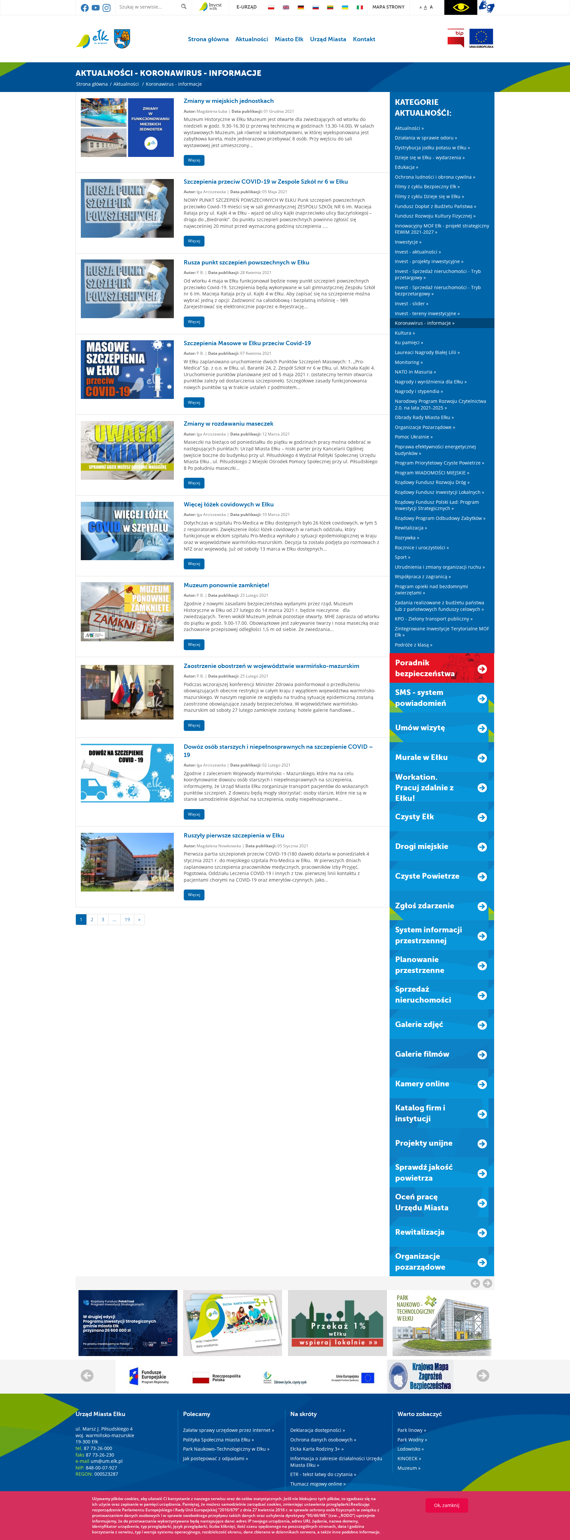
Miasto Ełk (289, 39)
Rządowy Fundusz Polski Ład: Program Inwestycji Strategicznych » (437, 505)
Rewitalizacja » (411, 528)
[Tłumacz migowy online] (486, 6)
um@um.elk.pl (107, 1461)
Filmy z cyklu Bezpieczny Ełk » (427, 186)
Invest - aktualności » (418, 252)
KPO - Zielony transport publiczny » (434, 619)
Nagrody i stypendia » (419, 391)
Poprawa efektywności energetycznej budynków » (435, 449)
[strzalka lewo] (487, 1283)
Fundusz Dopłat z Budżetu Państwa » (435, 206)
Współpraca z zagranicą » (423, 576)
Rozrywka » (407, 537)
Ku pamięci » (409, 342)
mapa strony (388, 7)
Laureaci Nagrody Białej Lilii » (427, 352)
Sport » (402, 557)
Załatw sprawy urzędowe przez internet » (228, 1430)
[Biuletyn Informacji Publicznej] (456, 38)
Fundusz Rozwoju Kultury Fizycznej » (435, 216)
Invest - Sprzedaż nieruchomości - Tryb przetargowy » (438, 274)
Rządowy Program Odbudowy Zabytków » (440, 518)
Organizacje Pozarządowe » (425, 427)
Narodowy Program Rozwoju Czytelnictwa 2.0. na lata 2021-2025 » (440, 404)
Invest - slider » (411, 303)
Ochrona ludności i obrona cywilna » (435, 177)
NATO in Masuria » (415, 372)
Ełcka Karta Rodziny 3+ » (317, 1449)
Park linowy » (411, 1430)
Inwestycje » (408, 242)
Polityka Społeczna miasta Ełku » (218, 1439)
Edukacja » (406, 167)
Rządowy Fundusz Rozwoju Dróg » (432, 482)
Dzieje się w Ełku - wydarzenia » (430, 157)
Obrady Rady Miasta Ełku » (424, 417)
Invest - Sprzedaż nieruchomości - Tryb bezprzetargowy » (438, 290)
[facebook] (85, 10)
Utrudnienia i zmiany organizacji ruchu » (440, 567)
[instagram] (107, 10)
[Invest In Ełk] (210, 7)
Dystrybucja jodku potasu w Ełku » (432, 147)
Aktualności (252, 39)
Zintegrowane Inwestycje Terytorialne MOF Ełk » (442, 631)
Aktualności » (409, 128)
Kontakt (364, 39)
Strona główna (208, 39)
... (114, 919)
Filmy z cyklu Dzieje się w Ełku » (429, 196)
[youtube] (96, 10)
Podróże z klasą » (413, 645)
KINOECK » (409, 1458)
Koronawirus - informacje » (425, 323)
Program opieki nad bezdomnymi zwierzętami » (431, 589)
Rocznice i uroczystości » (422, 547)
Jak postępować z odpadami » (215, 1458)
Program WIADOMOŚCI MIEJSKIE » (432, 472)
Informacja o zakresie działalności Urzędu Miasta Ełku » (336, 1461)
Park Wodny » (412, 1439)
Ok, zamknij (446, 1505)
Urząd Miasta (328, 39)
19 (127, 919)
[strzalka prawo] (475, 1283)
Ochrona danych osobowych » (323, 1439)
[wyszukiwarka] (185, 6)
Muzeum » (409, 1468)
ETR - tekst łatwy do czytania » (323, 1474)
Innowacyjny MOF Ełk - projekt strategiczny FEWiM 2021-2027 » (442, 229)
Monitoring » (409, 362)
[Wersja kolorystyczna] (460, 7)
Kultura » (405, 333)
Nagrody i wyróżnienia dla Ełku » (431, 381)
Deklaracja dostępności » (317, 1430)
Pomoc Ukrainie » (414, 437)
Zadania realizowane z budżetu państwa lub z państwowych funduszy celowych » (439, 605)
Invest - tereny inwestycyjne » (427, 313)
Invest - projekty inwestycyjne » (429, 261)
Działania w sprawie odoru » (426, 138)
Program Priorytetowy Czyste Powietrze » (439, 463)
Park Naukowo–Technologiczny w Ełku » (226, 1449)
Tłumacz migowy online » (318, 1484)
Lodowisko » (410, 1449)
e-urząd (247, 7)
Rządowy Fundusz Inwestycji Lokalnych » (439, 492)
